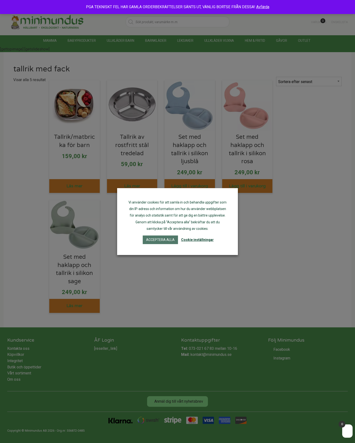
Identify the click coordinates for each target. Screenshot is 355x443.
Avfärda (262, 7)
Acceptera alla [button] (160, 240)
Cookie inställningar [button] (197, 240)
